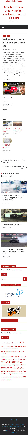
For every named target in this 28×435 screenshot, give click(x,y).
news (5, 377)
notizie (8, 377)
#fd (12, 346)
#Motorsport (14, 351)
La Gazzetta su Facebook (9, 321)
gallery (14, 368)
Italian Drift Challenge (13, 371)
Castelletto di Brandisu (5, 359)
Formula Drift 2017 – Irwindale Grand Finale (14, 167)
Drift (4, 36)
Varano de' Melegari (15, 377)
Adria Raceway (21, 354)
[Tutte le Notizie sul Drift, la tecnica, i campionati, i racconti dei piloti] (14, 1)
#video (20, 351)
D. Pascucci (15, 49)
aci (23, 351)
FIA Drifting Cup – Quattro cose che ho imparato (14, 161)
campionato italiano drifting (16, 356)
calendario (3, 356)
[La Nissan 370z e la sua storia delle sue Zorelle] (17, 123)
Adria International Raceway (11, 354)
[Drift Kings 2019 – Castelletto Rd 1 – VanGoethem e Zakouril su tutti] (14, 234)
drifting (9, 365)
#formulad (17, 346)
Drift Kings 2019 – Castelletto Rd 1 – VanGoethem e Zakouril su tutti (14, 251)
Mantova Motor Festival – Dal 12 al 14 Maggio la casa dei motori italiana (13, 198)
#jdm (2, 349)
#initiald (24, 346)
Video (9, 36)
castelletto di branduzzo (18, 359)
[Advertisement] (14, 402)
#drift (22, 342)
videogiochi (9, 379)
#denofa (16, 343)
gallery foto (20, 368)
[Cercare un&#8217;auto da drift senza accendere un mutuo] (7, 140)
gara (3, 371)
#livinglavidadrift (6, 351)
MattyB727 (19, 373)
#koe (13, 349)
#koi (16, 349)
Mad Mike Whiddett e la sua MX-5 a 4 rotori (6, 129)
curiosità (4, 365)
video (23, 376)
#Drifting (3, 346)
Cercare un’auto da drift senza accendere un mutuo (7, 146)
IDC (6, 371)
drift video (23, 365)
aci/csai (3, 354)
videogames (3, 379)
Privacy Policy (18, 270)
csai (21, 362)
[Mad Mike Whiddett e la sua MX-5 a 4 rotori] (7, 123)
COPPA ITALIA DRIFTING (10, 362)
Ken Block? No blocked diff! (12, 225)
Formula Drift (6, 368)
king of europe (13, 374)
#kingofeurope (8, 349)
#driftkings (8, 346)
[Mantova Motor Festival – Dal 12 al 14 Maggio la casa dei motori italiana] (14, 181)
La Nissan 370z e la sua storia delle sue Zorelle (17, 128)
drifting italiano (15, 365)
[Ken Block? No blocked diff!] (14, 210)
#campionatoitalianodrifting (7, 343)
